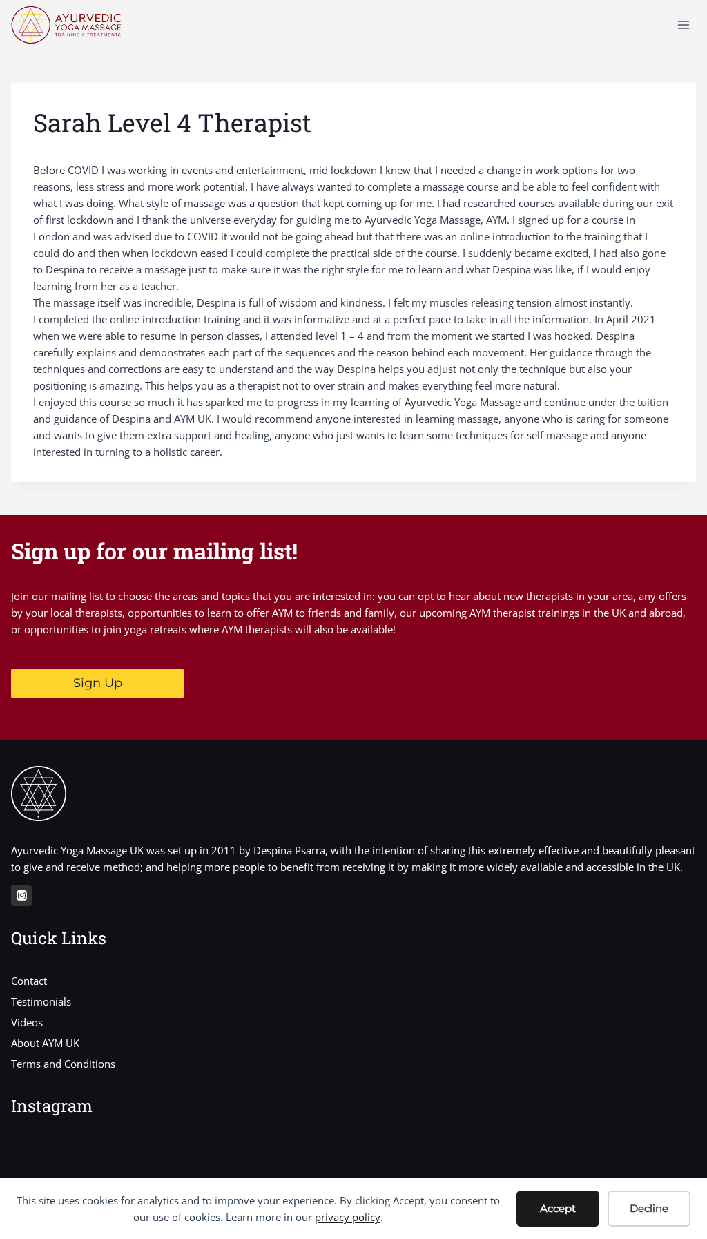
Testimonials (41, 1001)
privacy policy (347, 1217)
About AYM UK (45, 1043)
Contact (29, 981)
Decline (649, 1208)
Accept (558, 1208)
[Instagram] (21, 895)
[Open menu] (683, 24)
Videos (27, 1022)
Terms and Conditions (63, 1063)
